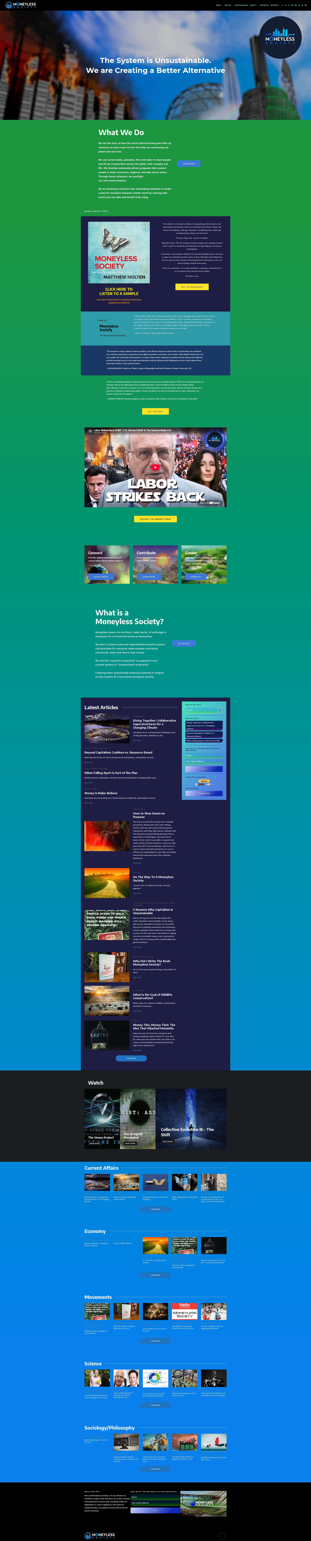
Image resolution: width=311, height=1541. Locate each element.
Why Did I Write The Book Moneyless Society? (151, 962)
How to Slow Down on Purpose (149, 815)
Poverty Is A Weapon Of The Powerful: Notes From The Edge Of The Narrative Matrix (213, 1199)
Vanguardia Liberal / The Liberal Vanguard (155, 1198)
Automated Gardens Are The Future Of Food (183, 1394)
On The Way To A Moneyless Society (153, 878)
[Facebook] (282, 5)
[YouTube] (295, 5)
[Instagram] (289, 5)
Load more (131, 1058)
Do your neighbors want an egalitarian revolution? (212, 1327)
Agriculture (88, 1390)
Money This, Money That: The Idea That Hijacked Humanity (154, 1026)
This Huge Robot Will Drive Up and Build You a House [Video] (213, 1394)
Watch (228, 5)
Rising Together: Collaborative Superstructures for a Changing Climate (154, 724)
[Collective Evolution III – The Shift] (191, 1119)
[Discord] (305, 5)
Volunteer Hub (204, 793)
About (253, 5)
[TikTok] (299, 5)
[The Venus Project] (102, 1119)
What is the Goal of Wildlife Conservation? (152, 996)
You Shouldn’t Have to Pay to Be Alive (155, 1330)
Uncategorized (138, 716)
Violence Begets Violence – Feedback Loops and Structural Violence (126, 1459)
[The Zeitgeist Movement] (138, 1119)
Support (274, 5)
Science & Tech (89, 1392)
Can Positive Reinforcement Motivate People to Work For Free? (154, 1459)
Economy (87, 748)
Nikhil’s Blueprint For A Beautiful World (184, 1198)
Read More (137, 740)
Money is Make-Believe (100, 793)
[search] (220, 710)
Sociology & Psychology (99, 768)
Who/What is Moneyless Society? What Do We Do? (183, 1327)
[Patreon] (292, 5)
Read (218, 5)
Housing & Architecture (151, 1390)
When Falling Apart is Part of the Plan (110, 773)
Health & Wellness (139, 809)
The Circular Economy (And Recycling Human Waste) (154, 1394)
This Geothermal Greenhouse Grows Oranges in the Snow (96, 1396)
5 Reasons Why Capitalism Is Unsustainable (153, 911)
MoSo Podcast (241, 5)
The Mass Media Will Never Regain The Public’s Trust (183, 1458)
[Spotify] (302, 5)
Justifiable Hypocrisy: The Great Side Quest (213, 1458)
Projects (264, 5)
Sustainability (103, 748)
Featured (144, 903)
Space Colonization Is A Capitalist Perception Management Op (123, 1395)
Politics (94, 748)
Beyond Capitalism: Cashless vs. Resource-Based (118, 752)
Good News (98, 1390)
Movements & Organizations (158, 903)
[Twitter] (285, 5)
